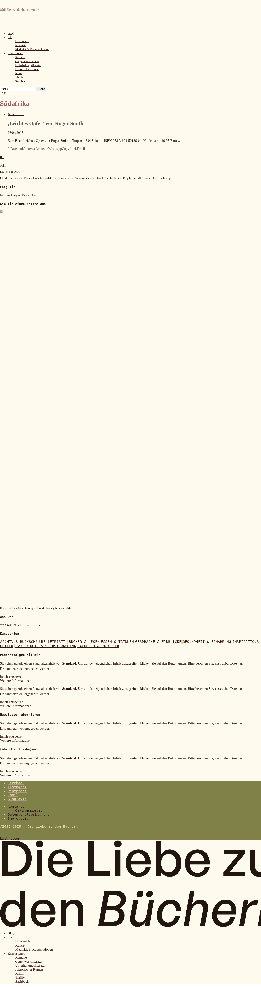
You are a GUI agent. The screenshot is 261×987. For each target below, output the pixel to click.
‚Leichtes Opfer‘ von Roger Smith (45, 123)
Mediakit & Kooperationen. (32, 49)
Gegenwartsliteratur (27, 61)
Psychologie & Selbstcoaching (45, 646)
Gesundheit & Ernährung (207, 642)
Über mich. (22, 41)
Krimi (18, 73)
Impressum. (18, 818)
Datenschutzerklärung (29, 814)
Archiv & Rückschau (20, 642)
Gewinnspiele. (29, 810)
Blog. (11, 33)
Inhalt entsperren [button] (11, 677)
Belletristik (54, 642)
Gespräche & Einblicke (158, 642)
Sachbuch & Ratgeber (98, 646)
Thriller (19, 77)
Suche (41, 88)
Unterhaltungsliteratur (28, 65)
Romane (20, 57)
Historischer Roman (27, 69)
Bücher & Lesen (84, 642)
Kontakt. (20, 45)
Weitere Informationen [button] (15, 681)
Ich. (10, 37)
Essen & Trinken (117, 642)
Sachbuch (21, 81)
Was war (6, 625)
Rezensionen (15, 53)
